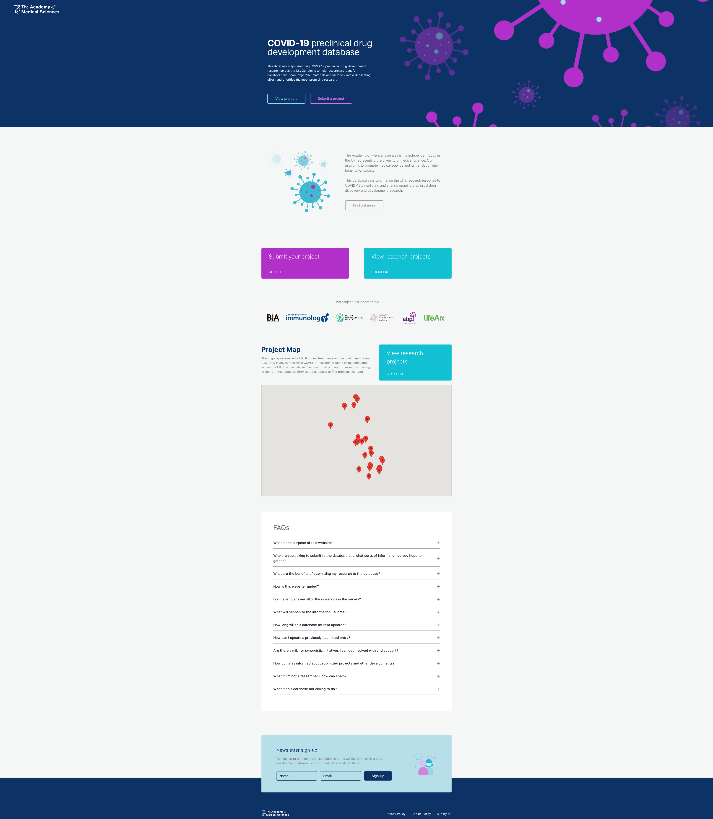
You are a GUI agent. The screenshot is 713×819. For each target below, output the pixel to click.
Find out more (364, 205)
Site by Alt (444, 814)
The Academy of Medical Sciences (371, 155)
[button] (365, 439)
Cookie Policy (421, 814)
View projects (286, 98)
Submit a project (331, 98)
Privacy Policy (396, 814)
